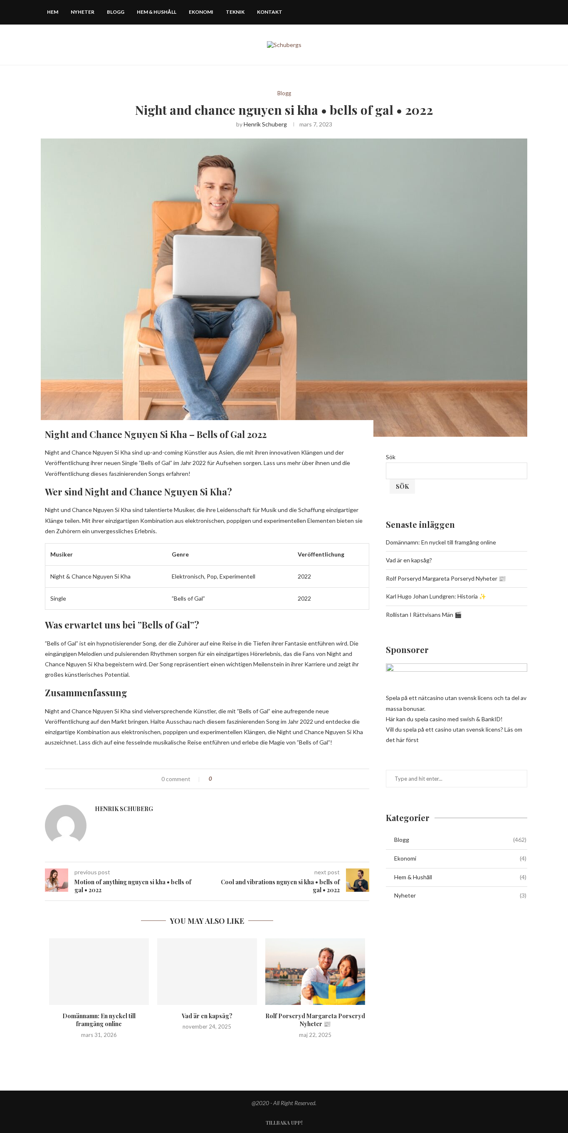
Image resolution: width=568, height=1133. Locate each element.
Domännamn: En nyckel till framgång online (99, 1020)
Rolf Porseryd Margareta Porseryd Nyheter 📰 (315, 1020)
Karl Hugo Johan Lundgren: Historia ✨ (436, 596)
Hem (52, 12)
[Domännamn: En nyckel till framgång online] (99, 971)
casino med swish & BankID (465, 718)
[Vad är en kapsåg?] (207, 971)
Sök (390, 456)
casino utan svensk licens (468, 729)
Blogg (115, 12)
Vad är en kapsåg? (207, 1016)
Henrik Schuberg (265, 124)
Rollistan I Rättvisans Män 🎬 (424, 614)
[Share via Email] (252, 778)
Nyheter (82, 12)
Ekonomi (201, 12)
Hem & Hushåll (156, 12)
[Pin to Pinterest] (244, 778)
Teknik (235, 12)
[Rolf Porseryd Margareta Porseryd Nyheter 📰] (315, 971)
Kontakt (269, 12)
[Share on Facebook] (226, 778)
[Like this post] (216, 778)
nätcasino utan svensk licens (455, 697)
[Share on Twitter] (235, 778)
